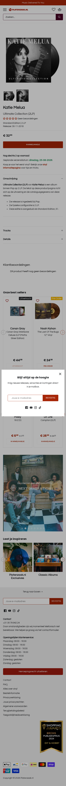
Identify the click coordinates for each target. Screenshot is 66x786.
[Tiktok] (40, 407)
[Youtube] (31, 407)
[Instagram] (35, 407)
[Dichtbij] (60, 374)
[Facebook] (26, 407)
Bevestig (50, 398)
